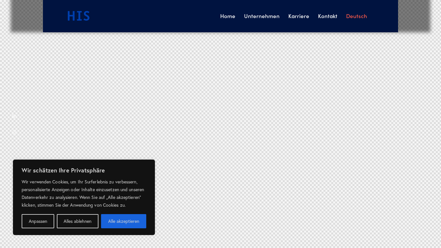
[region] (84, 197)
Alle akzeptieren (123, 221)
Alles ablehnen (77, 221)
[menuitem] (357, 16)
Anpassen (38, 221)
